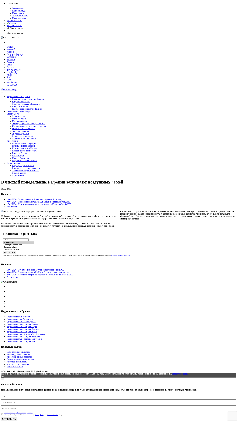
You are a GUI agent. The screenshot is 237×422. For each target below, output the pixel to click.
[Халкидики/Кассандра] (18, 245)
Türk (9, 80)
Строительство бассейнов (24, 138)
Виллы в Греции (20, 153)
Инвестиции (12, 141)
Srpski (9, 77)
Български (11, 57)
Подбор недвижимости (23, 165)
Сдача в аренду (19, 173)
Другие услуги (13, 163)
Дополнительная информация (26, 104)
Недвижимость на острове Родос (22, 326)
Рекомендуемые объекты (18, 354)
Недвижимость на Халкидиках (21, 321)
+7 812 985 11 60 (14, 25)
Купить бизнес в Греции (23, 146)
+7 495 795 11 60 (14, 20)
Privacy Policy (39, 415)
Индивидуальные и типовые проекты (29, 126)
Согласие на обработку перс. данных (18, 413)
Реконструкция (19, 119)
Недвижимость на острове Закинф (23, 329)
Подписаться (9, 252)
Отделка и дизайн (20, 133)
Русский (10, 52)
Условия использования (18, 364)
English (10, 47)
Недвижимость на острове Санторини (24, 339)
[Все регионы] (18, 242)
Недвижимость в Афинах (18, 317)
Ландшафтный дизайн (22, 136)
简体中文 (11, 59)
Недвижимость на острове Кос (21, 341)
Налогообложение (20, 158)
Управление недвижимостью (25, 170)
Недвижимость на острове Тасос (22, 331)
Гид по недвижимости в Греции (27, 109)
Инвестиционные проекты (24, 151)
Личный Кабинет (15, 366)
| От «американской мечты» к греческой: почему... (35, 199)
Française (11, 67)
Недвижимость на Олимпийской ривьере (26, 334)
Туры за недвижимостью (18, 352)
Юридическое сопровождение (26, 168)
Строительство (14, 114)
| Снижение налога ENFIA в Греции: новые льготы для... (38, 202)
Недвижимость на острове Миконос (23, 336)
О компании (18, 8)
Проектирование (20, 121)
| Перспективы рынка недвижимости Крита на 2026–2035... (40, 204)
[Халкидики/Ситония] (18, 247)
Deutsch (10, 62)
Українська (12, 82)
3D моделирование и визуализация (28, 123)
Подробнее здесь (180, 374)
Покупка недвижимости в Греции (28, 99)
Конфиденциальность (17, 362)
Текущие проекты (20, 131)
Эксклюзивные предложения (20, 359)
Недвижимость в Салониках (20, 319)
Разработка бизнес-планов (24, 160)
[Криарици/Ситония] (18, 249)
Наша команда (19, 11)
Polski (9, 75)
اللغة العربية (12, 85)
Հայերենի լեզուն (16, 54)
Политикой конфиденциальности (120, 255)
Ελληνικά (11, 49)
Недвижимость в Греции (18, 96)
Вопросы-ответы (20, 106)
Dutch (9, 64)
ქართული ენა (14, 70)
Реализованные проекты (23, 128)
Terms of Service (52, 415)
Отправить (9, 418)
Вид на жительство (21, 101)
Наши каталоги (19, 18)
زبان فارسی (12, 72)
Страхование (18, 175)
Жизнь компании (20, 16)
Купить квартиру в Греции (24, 148)
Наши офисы (18, 13)
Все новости (12, 207)
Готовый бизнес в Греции (24, 143)
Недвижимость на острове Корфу (22, 324)
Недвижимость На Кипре (18, 111)
